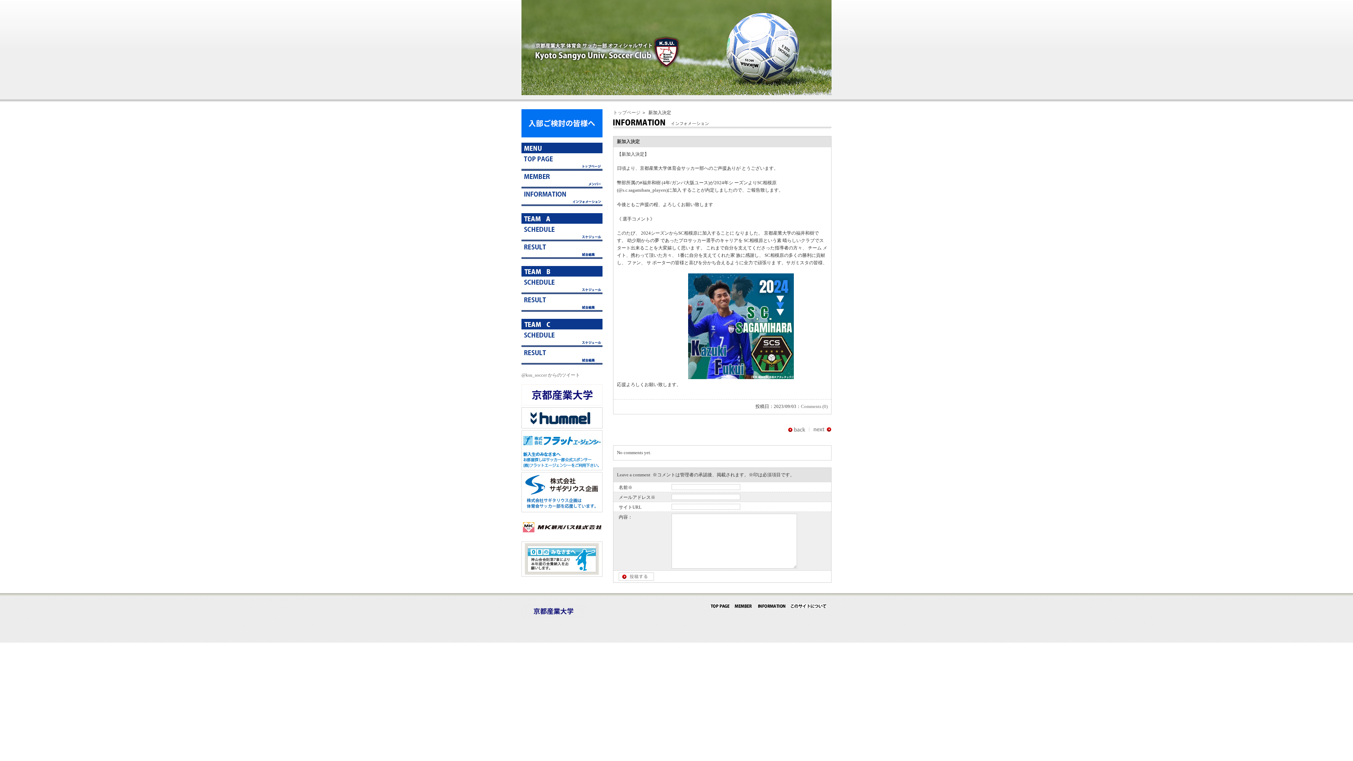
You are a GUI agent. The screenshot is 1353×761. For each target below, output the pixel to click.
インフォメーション (562, 197)
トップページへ (562, 162)
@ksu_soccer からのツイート (550, 375)
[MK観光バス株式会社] (562, 536)
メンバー (562, 179)
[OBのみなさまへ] (562, 575)
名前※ (625, 487)
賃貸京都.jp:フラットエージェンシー (562, 450)
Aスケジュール (562, 232)
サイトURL (630, 507)
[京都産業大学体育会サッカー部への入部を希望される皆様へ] (562, 135)
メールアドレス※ (637, 497)
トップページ (627, 112)
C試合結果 (562, 356)
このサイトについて (808, 606)
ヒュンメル (562, 417)
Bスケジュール (562, 285)
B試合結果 (562, 303)
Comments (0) (814, 406)
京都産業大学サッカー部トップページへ (719, 606)
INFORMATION (771, 606)
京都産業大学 (562, 395)
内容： (625, 517)
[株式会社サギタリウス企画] (562, 510)
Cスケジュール (562, 338)
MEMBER (743, 606)
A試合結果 (562, 250)
